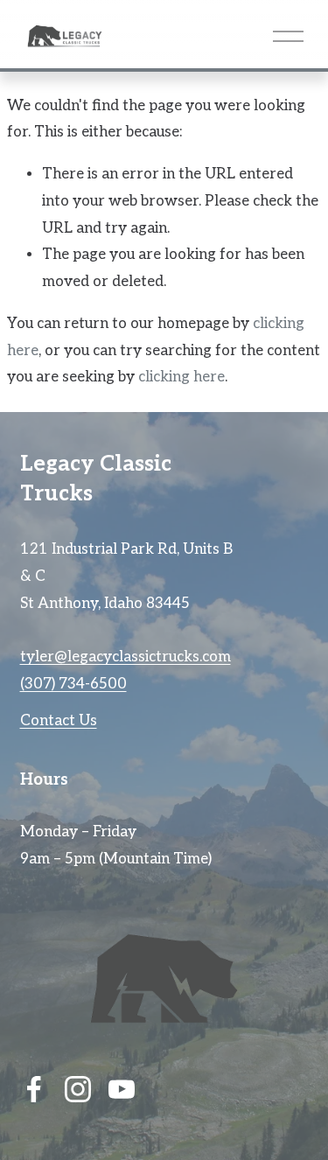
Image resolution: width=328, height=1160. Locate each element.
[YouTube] (122, 1089)
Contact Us (58, 721)
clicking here (181, 377)
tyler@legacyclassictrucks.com (125, 657)
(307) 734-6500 (73, 684)
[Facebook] (34, 1089)
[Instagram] (78, 1089)
